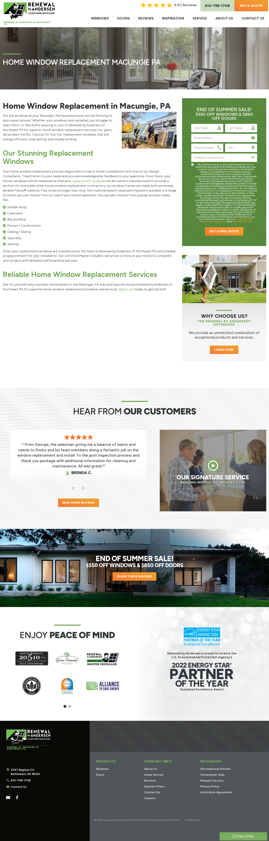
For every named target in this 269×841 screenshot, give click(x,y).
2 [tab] (69, 707)
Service (200, 18)
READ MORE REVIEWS (78, 502)
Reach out (126, 289)
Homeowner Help (212, 774)
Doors (123, 18)
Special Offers (154, 786)
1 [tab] (65, 707)
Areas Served (153, 774)
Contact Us (253, 18)
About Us (224, 18)
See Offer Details (242, 221)
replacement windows (88, 181)
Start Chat (245, 836)
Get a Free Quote (224, 231)
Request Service (211, 780)
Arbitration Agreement (213, 221)
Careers (149, 798)
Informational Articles (215, 769)
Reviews (146, 18)
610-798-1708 (21, 780)
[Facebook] (17, 797)
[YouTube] (8, 797)
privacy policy (244, 219)
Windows (100, 18)
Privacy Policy (209, 786)
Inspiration (173, 18)
